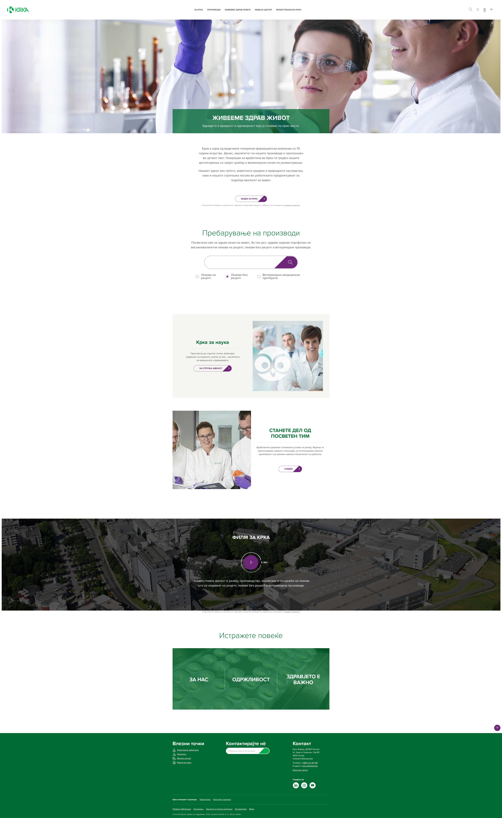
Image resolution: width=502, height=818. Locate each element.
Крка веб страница (222, 799)
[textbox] (247, 751)
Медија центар (263, 9)
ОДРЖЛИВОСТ (251, 680)
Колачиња (198, 809)
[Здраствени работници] (478, 10)
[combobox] (247, 751)
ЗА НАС (198, 680)
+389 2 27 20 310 (310, 763)
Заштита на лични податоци (219, 809)
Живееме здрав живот (238, 9)
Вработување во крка (288, 9)
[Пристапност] (491, 10)
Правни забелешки (182, 809)
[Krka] (18, 10)
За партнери (241, 809)
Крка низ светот (300, 770)
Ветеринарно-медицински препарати (281, 276)
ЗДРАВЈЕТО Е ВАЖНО (303, 679)
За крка (198, 9)
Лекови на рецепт (208, 276)
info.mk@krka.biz (310, 766)
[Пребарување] (470, 10)
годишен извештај (292, 205)
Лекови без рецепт (239, 276)
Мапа (251, 809)
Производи (214, 9)
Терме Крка (204, 799)
